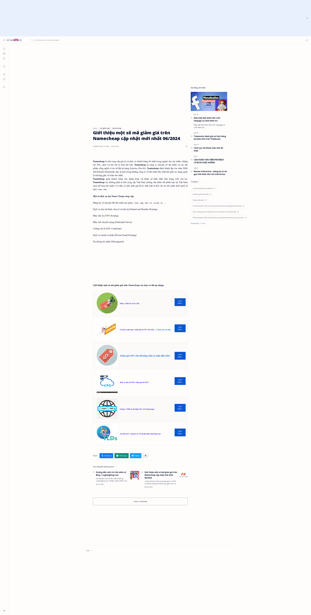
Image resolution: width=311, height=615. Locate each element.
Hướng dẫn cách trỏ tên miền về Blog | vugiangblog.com (111, 473)
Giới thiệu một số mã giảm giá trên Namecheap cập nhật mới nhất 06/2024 (161, 475)
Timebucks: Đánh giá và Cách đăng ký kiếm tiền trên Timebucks (210, 137)
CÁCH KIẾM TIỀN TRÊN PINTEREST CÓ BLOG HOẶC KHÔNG (209, 161)
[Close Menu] (307, 18)
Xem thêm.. (180, 302)
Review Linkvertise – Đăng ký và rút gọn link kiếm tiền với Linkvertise (210, 172)
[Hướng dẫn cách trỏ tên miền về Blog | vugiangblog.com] (134, 475)
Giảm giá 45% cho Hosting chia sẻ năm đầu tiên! (145, 355)
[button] (307, 40)
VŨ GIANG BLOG (14, 40)
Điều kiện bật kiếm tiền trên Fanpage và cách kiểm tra (207, 119)
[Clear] (69, 40)
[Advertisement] (154, 18)
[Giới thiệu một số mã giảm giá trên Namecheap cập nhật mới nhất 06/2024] (183, 475)
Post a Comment (140, 501)
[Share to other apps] (145, 455)
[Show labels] (198, 223)
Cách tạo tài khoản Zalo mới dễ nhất (208, 149)
